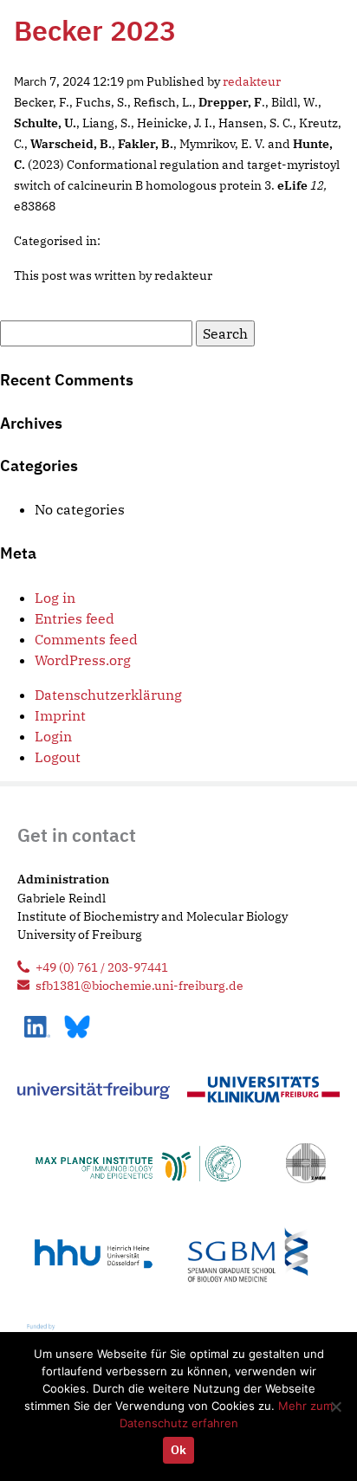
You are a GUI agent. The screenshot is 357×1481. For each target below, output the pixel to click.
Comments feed (86, 639)
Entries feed (74, 618)
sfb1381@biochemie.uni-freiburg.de (139, 985)
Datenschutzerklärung (108, 694)
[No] (335, 1406)
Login (53, 736)
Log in (55, 597)
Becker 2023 (95, 30)
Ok (178, 1450)
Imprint (60, 715)
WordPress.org (83, 660)
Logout (58, 757)
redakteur (252, 81)
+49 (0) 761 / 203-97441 (102, 967)
